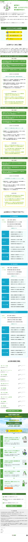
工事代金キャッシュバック (14, 38)
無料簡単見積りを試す (14, 430)
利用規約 (2, 529)
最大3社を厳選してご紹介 (14, 32)
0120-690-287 (14, 426)
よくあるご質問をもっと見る (11, 505)
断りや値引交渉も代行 (14, 35)
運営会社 (2, 532)
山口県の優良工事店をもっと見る (12, 410)
